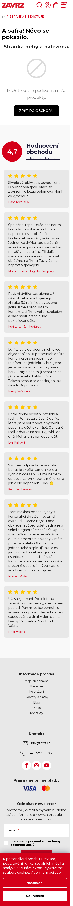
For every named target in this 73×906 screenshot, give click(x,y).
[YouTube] (46, 765)
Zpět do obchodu (36, 111)
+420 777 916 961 (40, 753)
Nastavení (35, 883)
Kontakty (36, 713)
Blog (36, 702)
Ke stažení (36, 692)
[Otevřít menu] (64, 5)
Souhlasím (35, 896)
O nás (36, 708)
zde (58, 872)
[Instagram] (36, 765)
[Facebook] (26, 765)
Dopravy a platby (36, 697)
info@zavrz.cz (40, 743)
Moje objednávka (37, 681)
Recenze (36, 686)
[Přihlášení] (48, 5)
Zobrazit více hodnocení (43, 158)
